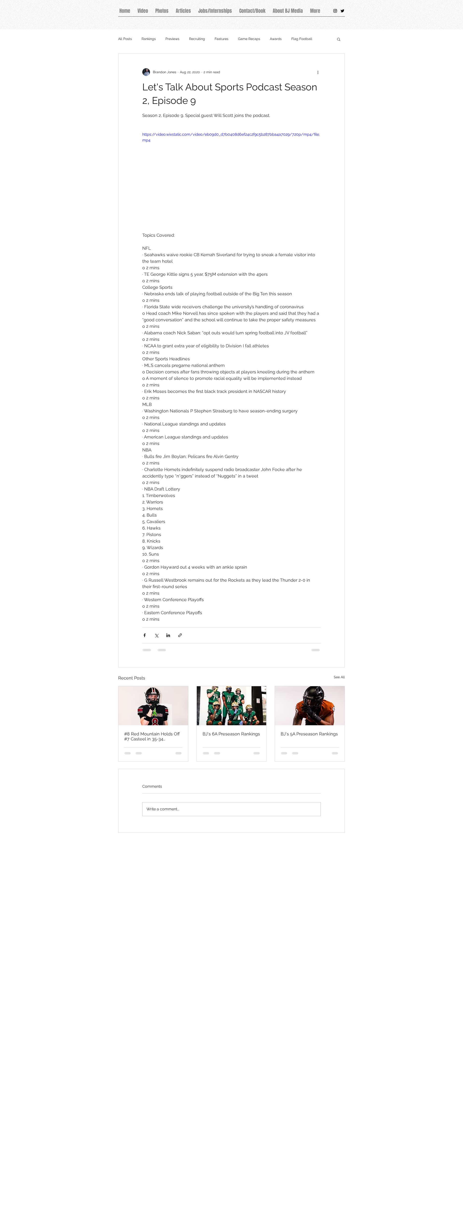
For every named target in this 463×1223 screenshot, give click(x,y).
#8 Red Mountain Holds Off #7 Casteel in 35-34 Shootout (152, 736)
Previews (172, 39)
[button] (338, 39)
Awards (276, 39)
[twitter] (342, 10)
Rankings (149, 39)
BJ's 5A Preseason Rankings (309, 733)
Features (221, 39)
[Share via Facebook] (144, 635)
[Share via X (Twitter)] (156, 635)
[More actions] (318, 72)
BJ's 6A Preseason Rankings (231, 733)
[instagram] (335, 10)
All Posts (125, 39)
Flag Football (301, 39)
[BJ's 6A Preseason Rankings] (231, 705)
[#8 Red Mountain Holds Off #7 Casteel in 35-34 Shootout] (153, 705)
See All (339, 677)
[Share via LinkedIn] (168, 635)
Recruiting (197, 39)
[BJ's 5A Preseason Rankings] (310, 705)
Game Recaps (249, 39)
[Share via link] (180, 635)
